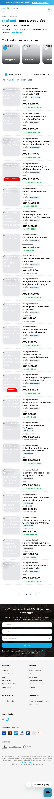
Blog (3, 677)
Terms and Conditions (31, 651)
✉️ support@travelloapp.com (39, 701)
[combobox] (25, 638)
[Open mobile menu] (4, 9)
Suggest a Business (9, 701)
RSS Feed (32, 684)
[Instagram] (7, 719)
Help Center (33, 677)
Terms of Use (6, 687)
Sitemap (32, 687)
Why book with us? (35, 670)
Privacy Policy (47, 651)
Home (4, 16)
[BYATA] (4, 747)
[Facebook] (3, 719)
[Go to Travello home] (12, 9)
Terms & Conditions (9, 674)
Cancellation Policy (9, 684)
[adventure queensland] (15, 747)
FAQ (30, 674)
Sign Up (27, 645)
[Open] (50, 638)
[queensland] (28, 747)
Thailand (13, 16)
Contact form (33, 704)
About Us (5, 670)
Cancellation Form (35, 680)
